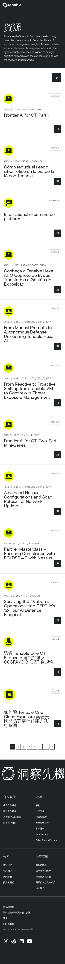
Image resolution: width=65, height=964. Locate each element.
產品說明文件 (42, 823)
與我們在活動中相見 (46, 882)
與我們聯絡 (41, 865)
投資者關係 (8, 882)
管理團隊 (7, 871)
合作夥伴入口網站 (12, 817)
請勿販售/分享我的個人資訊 (16, 912)
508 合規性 (8, 924)
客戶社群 (40, 828)
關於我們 (7, 865)
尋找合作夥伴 (9, 811)
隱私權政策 (8, 906)
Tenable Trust (42, 834)
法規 (5, 918)
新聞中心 (7, 876)
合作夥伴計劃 (9, 823)
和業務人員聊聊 (43, 876)
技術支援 (40, 811)
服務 (38, 805)
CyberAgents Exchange (47, 840)
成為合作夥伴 (9, 805)
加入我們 (40, 888)
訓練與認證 (41, 817)
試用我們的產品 (43, 871)
